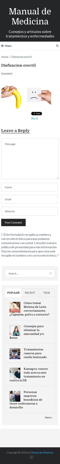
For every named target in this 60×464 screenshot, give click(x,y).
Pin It (34, 118)
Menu (8, 45)
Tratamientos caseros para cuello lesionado (35, 353)
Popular (13, 292)
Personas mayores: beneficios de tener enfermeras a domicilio (26, 400)
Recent (30, 292)
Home (4, 56)
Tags (46, 292)
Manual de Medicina (30, 16)
